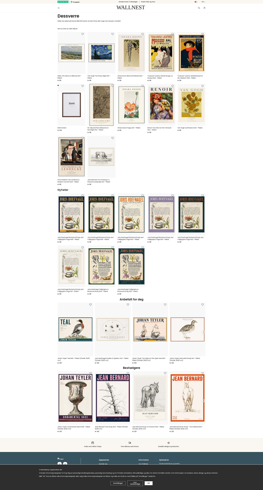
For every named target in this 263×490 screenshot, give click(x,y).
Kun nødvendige (135, 483)
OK (148, 483)
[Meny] (59, 8)
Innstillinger (118, 483)
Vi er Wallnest (143, 464)
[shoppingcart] (204, 8)
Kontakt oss (103, 464)
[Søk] (199, 8)
